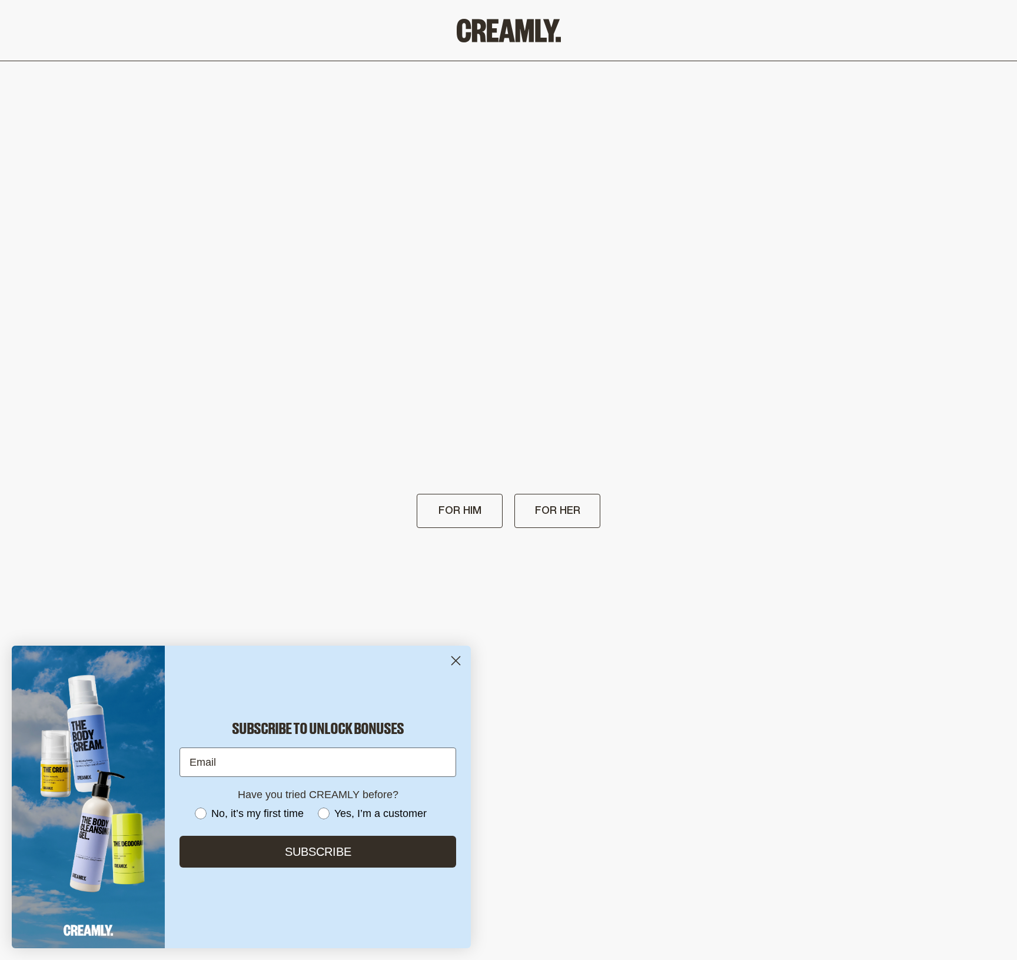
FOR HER (557, 511)
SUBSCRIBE (318, 851)
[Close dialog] (456, 660)
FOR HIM (459, 511)
